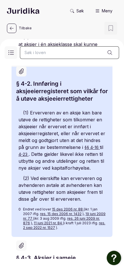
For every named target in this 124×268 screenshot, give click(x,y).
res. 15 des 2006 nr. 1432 (61, 214)
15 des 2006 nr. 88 (68, 209)
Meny (107, 10)
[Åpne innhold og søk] (11, 52)
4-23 (23, 154)
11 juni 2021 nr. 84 (48, 223)
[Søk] (110, 52)
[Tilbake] (11, 28)
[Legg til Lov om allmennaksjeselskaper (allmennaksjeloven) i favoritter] (110, 28)
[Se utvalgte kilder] (21, 71)
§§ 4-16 (92, 147)
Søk (80, 10)
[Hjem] (23, 11)
